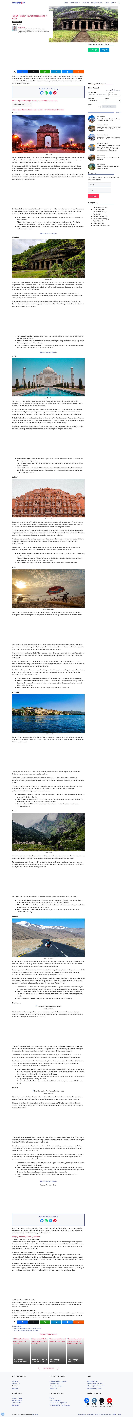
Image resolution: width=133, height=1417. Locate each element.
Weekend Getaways (99, 225)
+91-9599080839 (92, 1381)
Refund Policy (17, 1400)
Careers (15, 1388)
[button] (119, 2)
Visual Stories (54, 1383)
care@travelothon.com (94, 1383)
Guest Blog (53, 1388)
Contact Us (16, 1383)
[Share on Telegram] (56, 71)
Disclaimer (15, 1405)
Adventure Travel (98, 207)
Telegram (104, 50)
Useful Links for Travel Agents (60, 1405)
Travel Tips (85, 2)
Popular (95, 214)
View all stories (48, 1368)
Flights (107, 2)
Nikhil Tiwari (21, 27)
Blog (112, 2)
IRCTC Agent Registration (58, 1403)
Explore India (74, 2)
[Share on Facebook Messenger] (67, 71)
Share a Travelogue (56, 1386)
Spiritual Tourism (98, 216)
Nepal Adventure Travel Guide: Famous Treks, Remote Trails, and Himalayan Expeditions (109, 128)
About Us (15, 1381)
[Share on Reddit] (78, 71)
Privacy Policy (17, 1398)
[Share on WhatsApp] (45, 71)
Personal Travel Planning (58, 1381)
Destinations (17, 22)
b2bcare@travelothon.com (96, 1386)
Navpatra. (35, 1414)
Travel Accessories (96, 2)
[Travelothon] (18, 2)
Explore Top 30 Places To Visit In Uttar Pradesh (27, 1328)
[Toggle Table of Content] (28, 104)
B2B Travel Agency (56, 1400)
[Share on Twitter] (33, 71)
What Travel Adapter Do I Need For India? (26, 1330)
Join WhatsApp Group (94, 1388)
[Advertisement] (48, 55)
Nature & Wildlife (98, 212)
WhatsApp (93, 50)
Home (66, 2)
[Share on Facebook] (22, 71)
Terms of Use (16, 1403)
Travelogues (97, 223)
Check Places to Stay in (48, 233)
